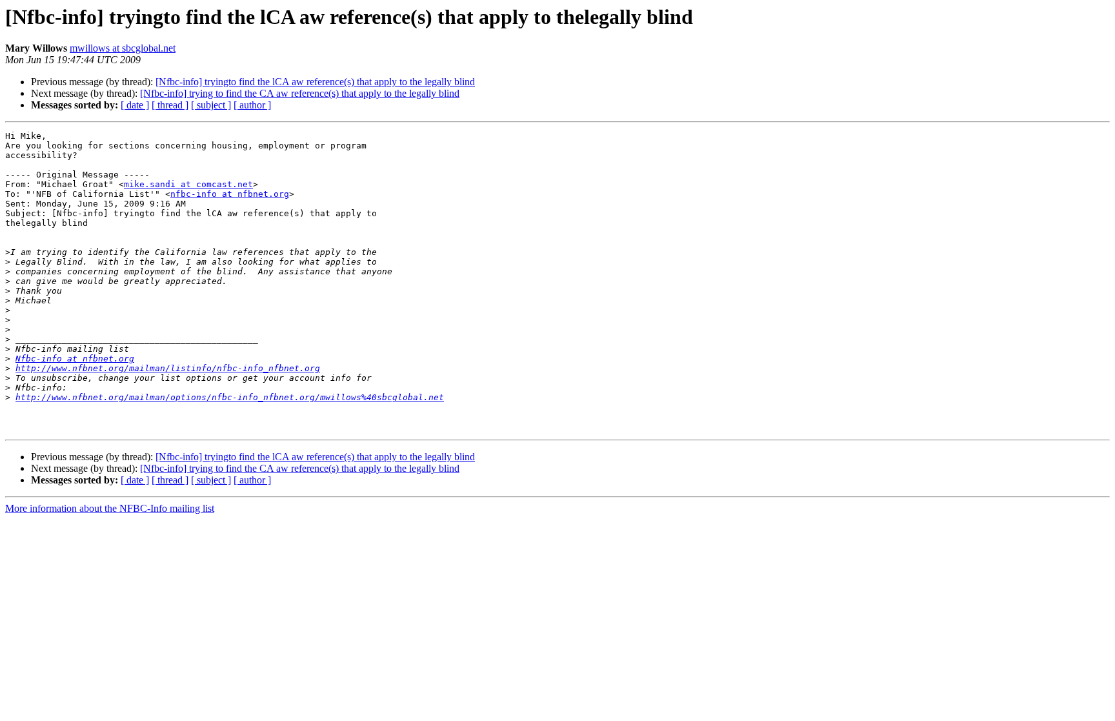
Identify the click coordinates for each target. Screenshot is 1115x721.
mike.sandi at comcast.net (188, 184)
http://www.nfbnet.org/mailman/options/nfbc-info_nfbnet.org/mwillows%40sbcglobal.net (229, 397)
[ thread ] (170, 104)
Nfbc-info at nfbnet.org (74, 358)
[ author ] (252, 104)
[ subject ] (211, 104)
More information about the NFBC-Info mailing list (109, 508)
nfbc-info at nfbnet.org (229, 194)
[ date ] (135, 104)
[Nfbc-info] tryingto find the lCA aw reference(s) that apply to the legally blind (315, 81)
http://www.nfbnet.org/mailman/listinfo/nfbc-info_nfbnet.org (167, 368)
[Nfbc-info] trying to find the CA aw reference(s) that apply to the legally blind (299, 93)
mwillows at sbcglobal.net (123, 48)
